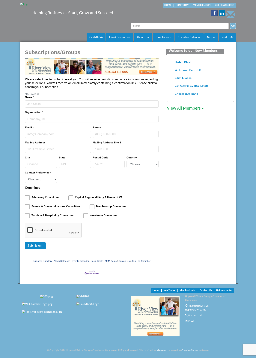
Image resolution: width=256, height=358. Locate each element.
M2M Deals (111, 261)
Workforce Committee (103, 215)
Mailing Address (35, 142)
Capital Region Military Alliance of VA (98, 197)
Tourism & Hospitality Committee (52, 215)
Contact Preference (38, 172)
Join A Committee (119, 37)
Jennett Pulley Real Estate (191, 84)
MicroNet (161, 350)
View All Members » (185, 108)
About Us (142, 37)
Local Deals (97, 261)
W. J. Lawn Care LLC (188, 68)
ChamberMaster (190, 350)
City (27, 157)
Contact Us (124, 261)
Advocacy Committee (45, 197)
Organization (34, 112)
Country (132, 157)
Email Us (192, 321)
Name (29, 97)
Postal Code (100, 157)
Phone (97, 127)
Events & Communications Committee (55, 206)
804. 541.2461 (196, 315)
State (62, 157)
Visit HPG (227, 37)
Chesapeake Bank (186, 92)
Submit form (35, 245)
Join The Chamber (141, 261)
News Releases (62, 261)
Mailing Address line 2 (107, 142)
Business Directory (42, 261)
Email (29, 127)
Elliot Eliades (183, 76)
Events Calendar (80, 261)
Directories (163, 37)
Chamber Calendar (189, 37)
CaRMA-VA (96, 37)
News (210, 37)
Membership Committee (111, 206)
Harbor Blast (183, 60)
